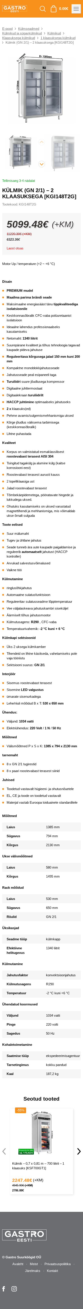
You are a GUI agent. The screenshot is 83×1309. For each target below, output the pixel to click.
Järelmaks (32, 1271)
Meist (34, 1264)
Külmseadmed (28, 28)
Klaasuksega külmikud (18, 38)
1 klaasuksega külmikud (58, 38)
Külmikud (54, 33)
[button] (41, 164)
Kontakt (52, 1271)
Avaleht (17, 1264)
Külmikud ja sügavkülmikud (22, 33)
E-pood (7, 28)
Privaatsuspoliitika (57, 1264)
